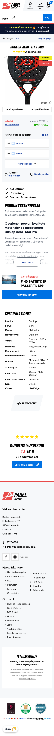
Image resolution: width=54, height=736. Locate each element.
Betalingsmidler (41, 174)
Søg (47, 17)
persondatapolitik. (27, 678)
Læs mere (27, 262)
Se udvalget (42, 30)
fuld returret (14, 176)
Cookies (24, 557)
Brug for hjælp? (45, 38)
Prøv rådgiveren (27, 294)
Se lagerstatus (12, 124)
